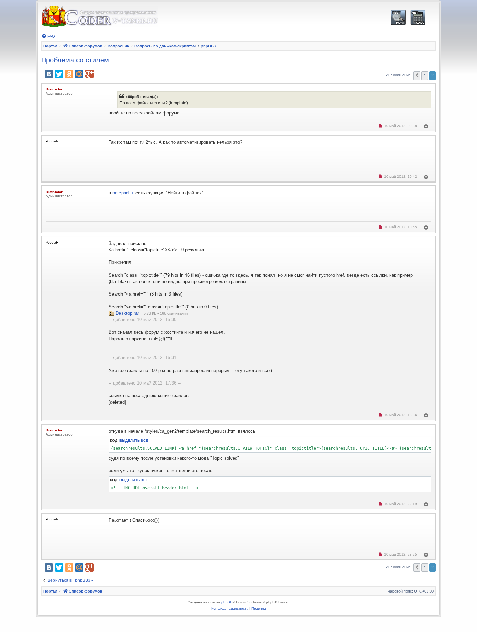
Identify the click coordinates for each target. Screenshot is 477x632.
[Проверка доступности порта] (398, 17)
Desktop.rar (127, 313)
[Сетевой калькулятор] (417, 17)
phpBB (227, 602)
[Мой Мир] (79, 74)
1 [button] (425, 75)
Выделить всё (133, 441)
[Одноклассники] (69, 74)
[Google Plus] (89, 74)
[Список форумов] (99, 17)
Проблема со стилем (75, 60)
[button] (416, 75)
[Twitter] (59, 74)
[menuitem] (48, 36)
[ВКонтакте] (49, 74)
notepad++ (123, 192)
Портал (50, 46)
